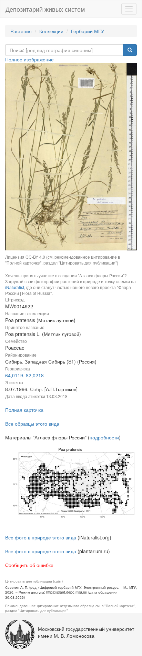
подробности (104, 437)
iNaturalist (14, 287)
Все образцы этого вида (32, 423)
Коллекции (51, 31)
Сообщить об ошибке (29, 564)
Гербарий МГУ (87, 31)
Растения (21, 31)
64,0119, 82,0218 (24, 375)
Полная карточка (24, 409)
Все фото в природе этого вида (40, 537)
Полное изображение (29, 59)
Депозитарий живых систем (45, 8)
